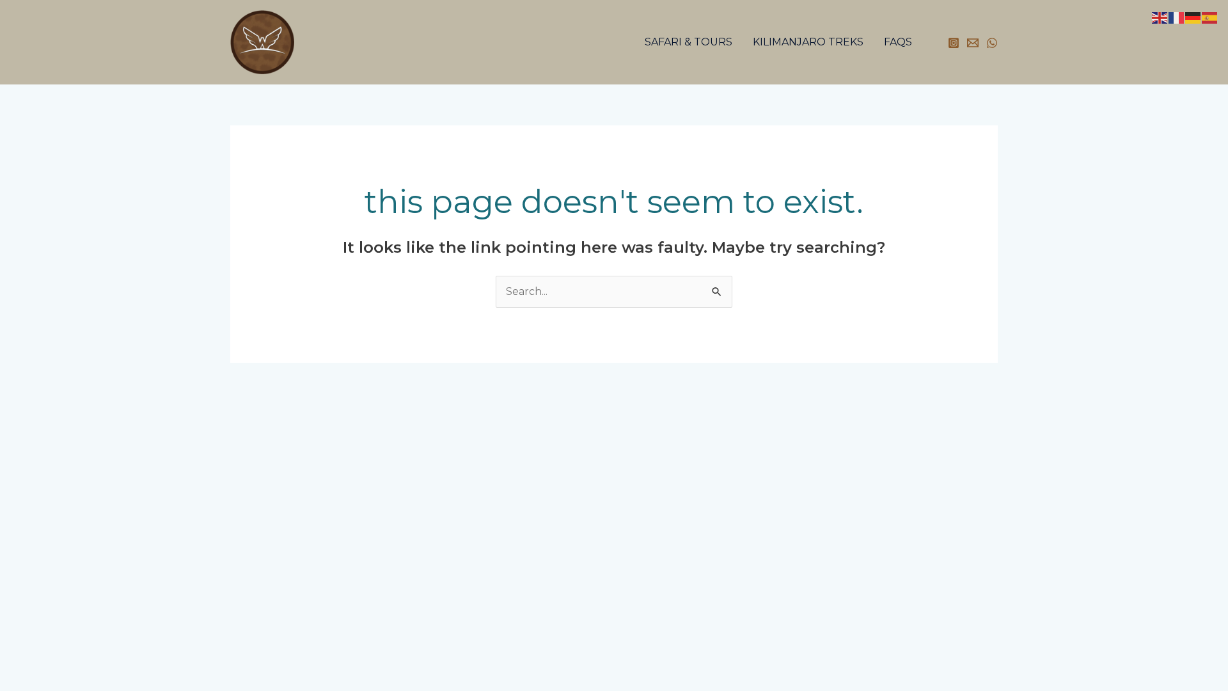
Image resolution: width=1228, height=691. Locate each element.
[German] (1193, 17)
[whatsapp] (992, 43)
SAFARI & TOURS (688, 42)
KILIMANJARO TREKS (808, 42)
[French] (1177, 17)
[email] (973, 43)
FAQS (898, 42)
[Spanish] (1210, 17)
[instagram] (953, 43)
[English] (1160, 17)
